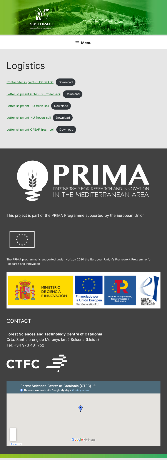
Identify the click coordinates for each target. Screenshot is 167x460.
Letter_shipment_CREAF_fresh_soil (30, 129)
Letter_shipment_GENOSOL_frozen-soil (33, 94)
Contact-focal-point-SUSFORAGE (30, 82)
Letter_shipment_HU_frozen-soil (29, 117)
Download (66, 82)
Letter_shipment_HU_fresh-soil (28, 106)
